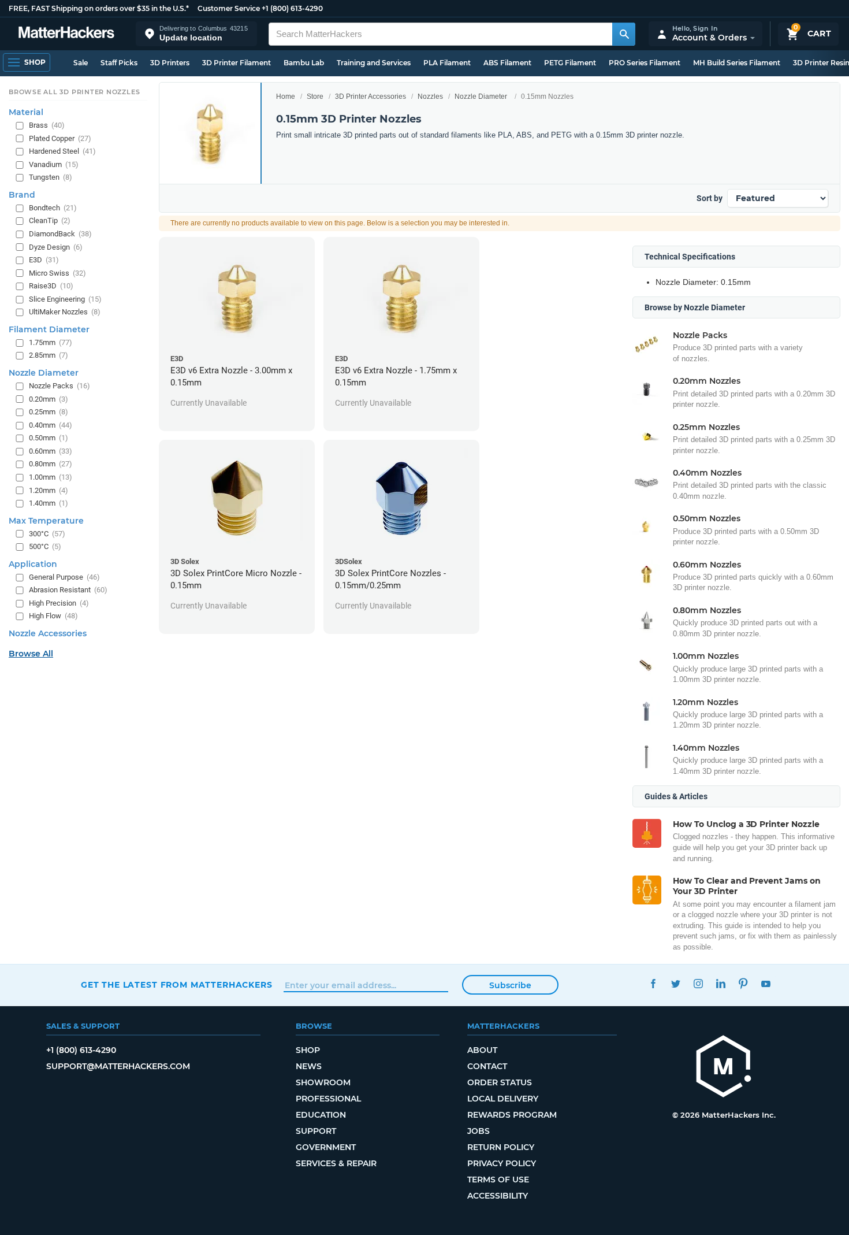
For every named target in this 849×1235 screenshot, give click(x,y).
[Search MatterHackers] (623, 34)
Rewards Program (512, 1115)
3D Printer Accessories (370, 96)
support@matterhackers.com (118, 1066)
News (309, 1066)
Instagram (698, 983)
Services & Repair (336, 1163)
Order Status (499, 1082)
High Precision (59, 603)
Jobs (478, 1131)
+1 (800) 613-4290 (292, 8)
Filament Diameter (49, 329)
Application (33, 563)
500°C (45, 546)
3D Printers (169, 62)
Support (316, 1131)
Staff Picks (118, 62)
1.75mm (50, 342)
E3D (44, 259)
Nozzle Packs (59, 385)
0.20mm (48, 398)
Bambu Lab (304, 62)
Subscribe (510, 985)
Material (26, 112)
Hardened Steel (62, 151)
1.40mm (48, 503)
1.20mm (48, 489)
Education (321, 1115)
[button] (196, 33)
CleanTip (49, 220)
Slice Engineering (65, 298)
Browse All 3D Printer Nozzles (74, 92)
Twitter (675, 983)
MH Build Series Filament (736, 62)
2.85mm (48, 355)
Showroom (323, 1082)
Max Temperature (46, 520)
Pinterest (743, 983)
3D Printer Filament (236, 62)
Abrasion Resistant (68, 589)
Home (285, 96)
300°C (47, 533)
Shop (308, 1050)
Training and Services (374, 62)
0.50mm (48, 437)
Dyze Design (56, 246)
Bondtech (53, 207)
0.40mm (50, 424)
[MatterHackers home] (66, 33)
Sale (80, 62)
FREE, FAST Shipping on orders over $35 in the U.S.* (99, 8)
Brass (47, 125)
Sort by (710, 198)
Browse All (31, 653)
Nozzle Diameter (481, 96)
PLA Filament (447, 62)
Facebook (653, 983)
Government (326, 1147)
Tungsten (50, 177)
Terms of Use (498, 1179)
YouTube (765, 983)
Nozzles (430, 96)
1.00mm (50, 477)
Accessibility (497, 1196)
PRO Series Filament (644, 62)
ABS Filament (507, 62)
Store (315, 96)
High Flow (53, 615)
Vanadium (54, 164)
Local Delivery (502, 1098)
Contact (487, 1066)
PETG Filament (570, 62)
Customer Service (229, 8)
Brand (22, 195)
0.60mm (50, 451)
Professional (328, 1098)
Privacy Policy (501, 1163)
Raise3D (51, 285)
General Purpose (64, 576)
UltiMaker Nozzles (64, 311)
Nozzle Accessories (48, 633)
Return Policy (500, 1147)
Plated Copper (60, 137)
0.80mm (50, 463)
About (482, 1050)
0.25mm (48, 411)
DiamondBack (60, 233)
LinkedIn (720, 983)
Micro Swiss (57, 272)
